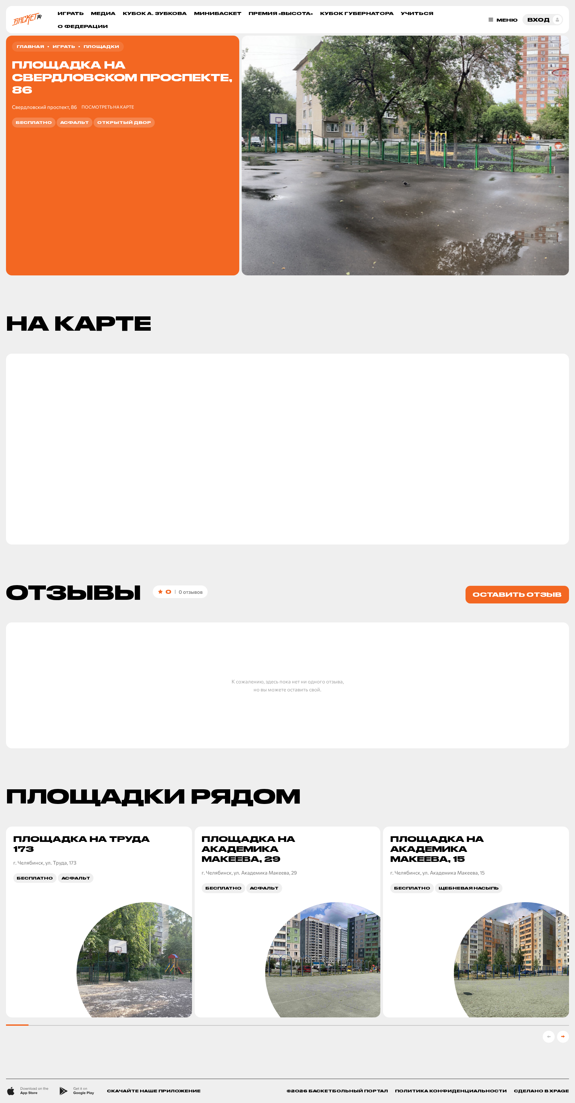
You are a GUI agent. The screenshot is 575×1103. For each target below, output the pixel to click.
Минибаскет (218, 13)
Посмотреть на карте (108, 107)
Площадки (101, 46)
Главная (30, 46)
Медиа (103, 13)
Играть (71, 13)
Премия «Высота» (281, 13)
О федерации (83, 26)
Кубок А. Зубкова (155, 13)
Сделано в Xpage (541, 1091)
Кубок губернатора (357, 13)
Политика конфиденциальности (451, 1091)
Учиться (417, 13)
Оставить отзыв (517, 594)
